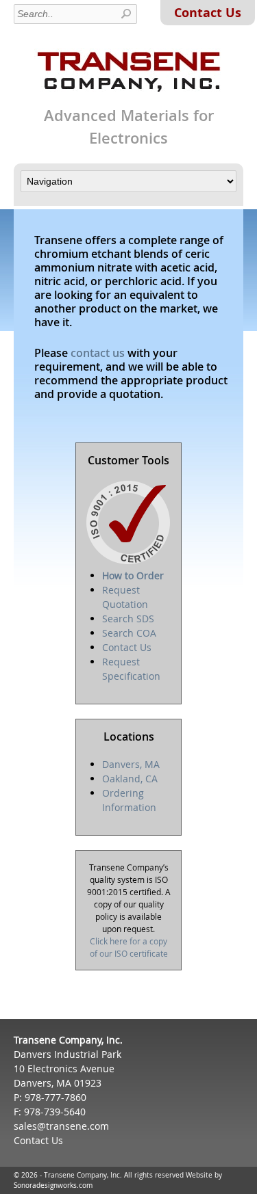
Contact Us (207, 12)
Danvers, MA (131, 764)
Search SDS (128, 618)
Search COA (129, 632)
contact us (98, 352)
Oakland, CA (130, 778)
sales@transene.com (61, 1125)
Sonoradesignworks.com (53, 1185)
